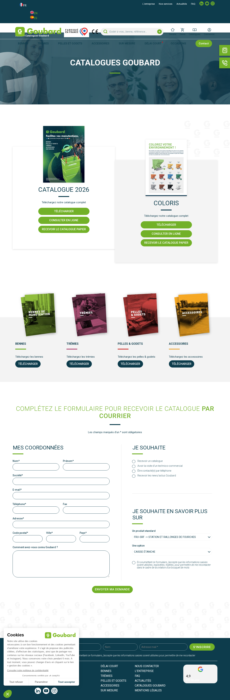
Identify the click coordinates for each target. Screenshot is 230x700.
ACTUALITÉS (143, 680)
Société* (18, 475)
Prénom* (68, 461)
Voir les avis (192, 679)
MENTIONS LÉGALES (148, 690)
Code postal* (20, 533)
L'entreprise (148, 4)
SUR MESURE (127, 43)
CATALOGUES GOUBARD (150, 685)
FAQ (193, 4)
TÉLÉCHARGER (64, 211)
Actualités (181, 4)
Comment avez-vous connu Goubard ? (35, 547)
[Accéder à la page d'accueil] (38, 31)
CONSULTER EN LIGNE (63, 220)
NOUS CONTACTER (147, 666)
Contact (204, 43)
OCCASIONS (178, 43)
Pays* (83, 533)
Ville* (49, 533)
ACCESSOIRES (110, 685)
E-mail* (17, 489)
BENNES (106, 671)
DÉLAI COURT (153, 43)
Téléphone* (19, 504)
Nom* (16, 461)
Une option (138, 545)
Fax (65, 504)
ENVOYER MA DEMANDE (112, 589)
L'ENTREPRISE (144, 671)
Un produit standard (144, 531)
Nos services (165, 4)
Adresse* (18, 518)
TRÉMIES (106, 675)
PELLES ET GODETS (113, 680)
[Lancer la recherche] (159, 31)
